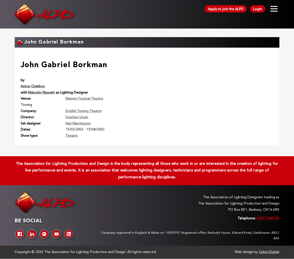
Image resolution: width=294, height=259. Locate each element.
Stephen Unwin (76, 117)
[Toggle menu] (274, 8)
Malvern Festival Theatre (84, 98)
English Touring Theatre (83, 111)
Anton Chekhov (33, 86)
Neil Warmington (78, 123)
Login (257, 9)
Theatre (71, 136)
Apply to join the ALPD (226, 9)
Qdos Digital (269, 252)
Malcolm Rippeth (41, 92)
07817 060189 (268, 218)
